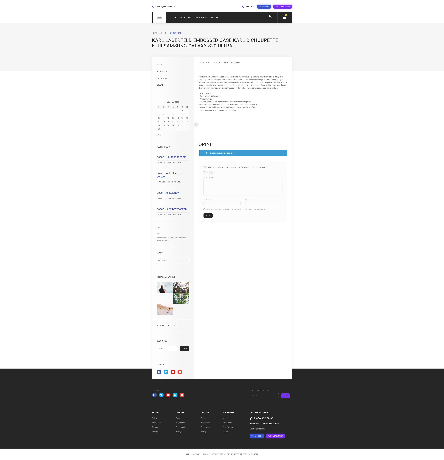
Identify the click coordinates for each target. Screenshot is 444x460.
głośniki (176, 237)
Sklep (173, 18)
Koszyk (214, 18)
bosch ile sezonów (168, 192)
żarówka (167, 240)
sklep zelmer (160, 240)
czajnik (167, 237)
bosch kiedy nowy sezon (172, 209)
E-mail (247, 200)
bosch (158, 237)
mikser (181, 237)
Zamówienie (201, 18)
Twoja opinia (209, 177)
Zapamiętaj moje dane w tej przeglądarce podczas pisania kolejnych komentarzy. (237, 209)
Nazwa (206, 200)
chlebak (162, 237)
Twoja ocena (209, 172)
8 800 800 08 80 (263, 418)
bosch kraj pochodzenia (171, 157)
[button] (270, 16)
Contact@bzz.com (257, 429)
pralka (185, 237)
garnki (171, 237)
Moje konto (185, 18)
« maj (159, 135)
